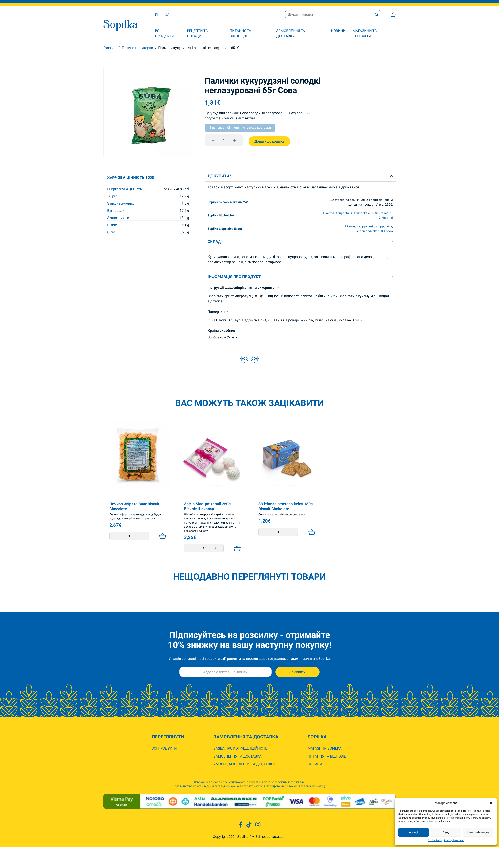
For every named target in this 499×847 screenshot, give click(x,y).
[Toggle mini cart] (393, 14)
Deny (446, 832)
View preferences (478, 832)
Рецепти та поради (197, 33)
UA (167, 15)
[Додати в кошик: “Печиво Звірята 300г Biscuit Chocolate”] (161, 536)
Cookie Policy (435, 840)
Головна (110, 48)
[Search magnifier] (376, 14)
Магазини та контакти (365, 33)
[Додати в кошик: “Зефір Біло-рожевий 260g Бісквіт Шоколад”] (236, 548)
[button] (491, 803)
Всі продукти (164, 33)
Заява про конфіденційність (240, 748)
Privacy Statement (454, 840)
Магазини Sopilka (325, 748)
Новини (338, 31)
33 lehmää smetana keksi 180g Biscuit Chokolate (285, 506)
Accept (413, 832)
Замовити (297, 672)
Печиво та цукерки (137, 48)
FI (156, 15)
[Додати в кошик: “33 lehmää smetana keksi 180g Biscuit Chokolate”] (310, 532)
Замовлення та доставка (290, 33)
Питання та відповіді (240, 33)
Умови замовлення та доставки (244, 764)
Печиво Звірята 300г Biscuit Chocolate (134, 506)
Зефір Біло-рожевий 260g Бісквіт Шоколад (207, 506)
